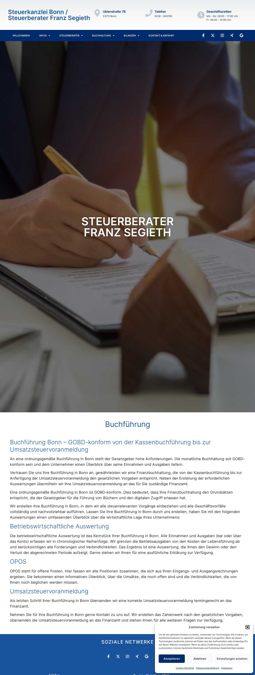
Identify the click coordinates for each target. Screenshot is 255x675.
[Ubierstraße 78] (97, 13)
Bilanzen (130, 35)
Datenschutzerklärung (207, 668)
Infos (43, 35)
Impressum (226, 668)
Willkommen (21, 35)
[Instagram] (222, 35)
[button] (247, 627)
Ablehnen (199, 658)
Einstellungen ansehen (232, 658)
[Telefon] (149, 13)
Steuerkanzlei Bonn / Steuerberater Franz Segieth (49, 14)
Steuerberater (69, 35)
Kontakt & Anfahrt (161, 35)
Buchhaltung (101, 35)
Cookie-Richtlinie (185, 668)
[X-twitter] (213, 35)
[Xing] (232, 35)
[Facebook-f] (203, 35)
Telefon (160, 11)
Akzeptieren (172, 658)
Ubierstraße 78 (114, 11)
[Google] (241, 35)
